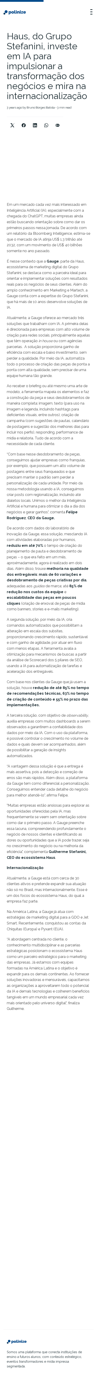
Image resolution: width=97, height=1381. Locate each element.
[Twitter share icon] (12, 121)
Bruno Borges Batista (41, 107)
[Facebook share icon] (23, 121)
